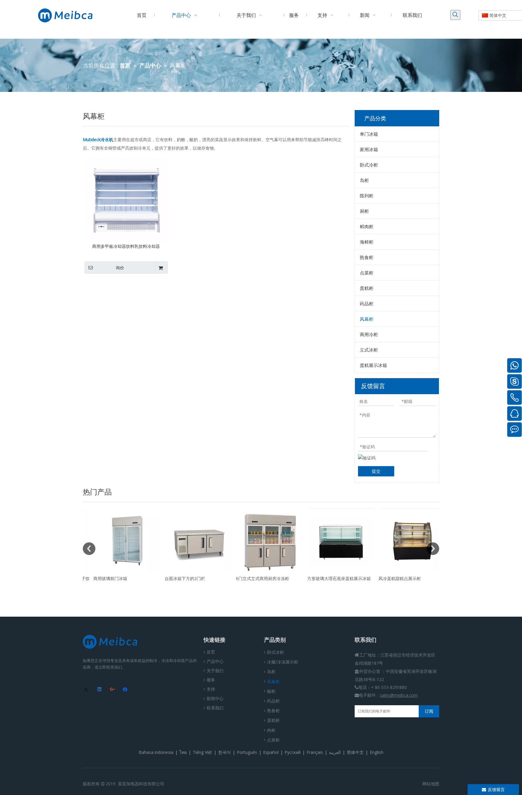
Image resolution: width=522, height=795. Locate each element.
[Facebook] (126, 690)
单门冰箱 (369, 134)
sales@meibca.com (399, 695)
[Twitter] (87, 690)
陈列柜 (366, 196)
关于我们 (215, 670)
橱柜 (271, 691)
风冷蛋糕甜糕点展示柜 (390, 578)
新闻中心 (215, 698)
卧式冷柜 (369, 165)
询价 (120, 267)
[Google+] (113, 690)
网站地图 (430, 784)
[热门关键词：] (455, 15)
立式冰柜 (369, 350)
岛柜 (364, 180)
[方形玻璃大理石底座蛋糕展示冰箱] (332, 540)
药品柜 (366, 303)
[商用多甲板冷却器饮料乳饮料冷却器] (126, 198)
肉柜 (271, 730)
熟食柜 (366, 257)
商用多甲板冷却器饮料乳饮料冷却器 (126, 246)
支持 (211, 689)
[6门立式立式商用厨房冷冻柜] (261, 540)
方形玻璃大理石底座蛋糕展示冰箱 (330, 578)
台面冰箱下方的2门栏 (176, 578)
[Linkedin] (100, 690)
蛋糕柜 (366, 288)
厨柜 (364, 211)
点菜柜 (366, 273)
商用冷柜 (369, 334)
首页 (211, 652)
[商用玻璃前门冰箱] (118, 540)
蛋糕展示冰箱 (373, 365)
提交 (376, 471)
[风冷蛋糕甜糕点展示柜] (403, 540)
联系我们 (215, 708)
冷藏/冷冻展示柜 (282, 662)
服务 (211, 680)
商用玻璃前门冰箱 (101, 578)
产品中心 (215, 661)
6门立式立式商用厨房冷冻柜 (253, 578)
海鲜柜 (366, 242)
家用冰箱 (369, 149)
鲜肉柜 (366, 226)
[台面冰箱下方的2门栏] (190, 540)
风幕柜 (366, 319)
